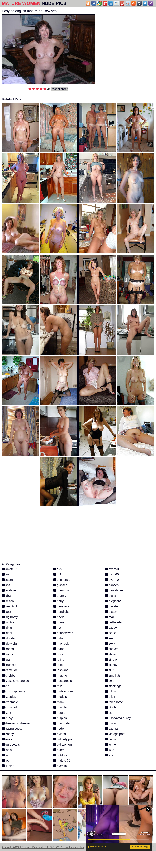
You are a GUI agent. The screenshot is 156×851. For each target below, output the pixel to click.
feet (7, 760)
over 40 (61, 765)
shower (113, 654)
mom (60, 702)
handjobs (62, 611)
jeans (60, 648)
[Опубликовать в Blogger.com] (88, 3)
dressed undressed (18, 723)
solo (111, 680)
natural (61, 712)
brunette (10, 664)
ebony (9, 734)
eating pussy (13, 728)
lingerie (61, 675)
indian (60, 638)
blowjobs (11, 643)
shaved (113, 648)
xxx (110, 755)
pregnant (114, 601)
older (60, 750)
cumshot (11, 707)
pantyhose (115, 590)
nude (60, 728)
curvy (9, 718)
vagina (113, 728)
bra (7, 659)
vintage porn (116, 734)
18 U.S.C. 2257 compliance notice (63, 847)
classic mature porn (18, 680)
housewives (64, 633)
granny (61, 595)
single (112, 659)
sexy (111, 643)
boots (9, 654)
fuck (59, 569)
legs (59, 664)
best (8, 611)
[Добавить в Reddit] (128, 3)
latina (60, 659)
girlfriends (63, 579)
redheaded (115, 622)
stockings (114, 686)
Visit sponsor (60, 88)
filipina (9, 765)
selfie (112, 633)
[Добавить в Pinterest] (122, 3)
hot (58, 627)
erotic (9, 739)
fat (7, 755)
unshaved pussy (119, 718)
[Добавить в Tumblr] (139, 3)
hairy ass (62, 606)
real (111, 617)
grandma (62, 590)
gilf (58, 574)
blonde (10, 638)
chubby (10, 675)
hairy (60, 601)
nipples (61, 718)
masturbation (65, 680)
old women (64, 744)
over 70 (113, 579)
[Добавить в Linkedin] (110, 3)
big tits (9, 622)
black (9, 633)
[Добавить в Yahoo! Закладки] (150, 3)
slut (110, 670)
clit (7, 686)
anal (8, 574)
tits (110, 712)
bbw (8, 595)
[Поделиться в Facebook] (93, 3)
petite (112, 595)
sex (110, 638)
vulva (112, 739)
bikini (9, 627)
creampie (11, 702)
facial (9, 750)
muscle (61, 707)
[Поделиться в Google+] (105, 3)
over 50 (113, 569)
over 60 (113, 574)
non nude (63, 723)
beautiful (11, 606)
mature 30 (63, 760)
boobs (9, 648)
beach (9, 601)
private (113, 606)
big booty (11, 617)
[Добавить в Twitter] (145, 3)
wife (111, 750)
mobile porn (64, 691)
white (112, 744)
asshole (10, 590)
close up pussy (15, 691)
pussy (112, 611)
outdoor (61, 755)
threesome (115, 702)
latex (59, 654)
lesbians (62, 670)
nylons (61, 734)
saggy (112, 627)
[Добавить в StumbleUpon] (133, 3)
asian (9, 579)
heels (60, 617)
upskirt (113, 723)
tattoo (112, 691)
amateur (10, 569)
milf (59, 686)
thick (111, 696)
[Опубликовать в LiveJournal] (116, 3)
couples (10, 696)
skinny (112, 664)
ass (7, 585)
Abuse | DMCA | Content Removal (22, 847)
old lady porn (65, 739)
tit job (112, 707)
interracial (63, 643)
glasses (61, 585)
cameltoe (11, 670)
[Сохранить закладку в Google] (99, 3)
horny (60, 622)
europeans (12, 744)
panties (113, 585)
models (61, 696)
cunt (8, 712)
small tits (114, 675)
